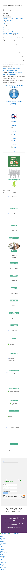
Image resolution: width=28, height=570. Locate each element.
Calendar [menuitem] (2, 546)
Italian (8, 74)
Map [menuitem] (1, 561)
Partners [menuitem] (2, 541)
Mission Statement (14, 388)
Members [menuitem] (2, 538)
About (20, 508)
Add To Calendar (7, 17)
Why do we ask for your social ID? (9, 192)
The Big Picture (14, 444)
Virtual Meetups (6, 29)
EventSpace (14, 313)
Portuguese (13, 74)
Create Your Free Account (14, 179)
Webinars (14, 338)
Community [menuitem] (3, 562)
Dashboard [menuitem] (2, 556)
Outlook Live (11, 20)
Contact (21, 509)
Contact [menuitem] (2, 549)
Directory (14, 251)
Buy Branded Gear (14, 370)
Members (10, 33)
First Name (5, 483)
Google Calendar (14, 18)
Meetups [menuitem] (2, 564)
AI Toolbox (14, 225)
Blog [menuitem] (1, 544)
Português (14, 151)
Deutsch (14, 125)
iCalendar (21, 18)
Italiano (14, 144)
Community (14, 276)
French (4, 74)
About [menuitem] (1, 536)
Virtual (18, 33)
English (10, 72)
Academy (14, 325)
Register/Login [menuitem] (3, 552)
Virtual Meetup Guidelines (17, 50)
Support (8, 511)
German (15, 72)
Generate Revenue (14, 411)
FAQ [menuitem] (1, 548)
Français (14, 138)
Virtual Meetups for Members (10, 31)
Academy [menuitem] (2, 569)
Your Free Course (14, 353)
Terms (13, 511)
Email (4, 489)
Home (6, 508)
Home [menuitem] (1, 535)
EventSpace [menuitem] (3, 567)
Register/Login (13, 508)
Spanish (20, 72)
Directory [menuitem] (2, 559)
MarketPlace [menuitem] (3, 557)
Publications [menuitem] (3, 543)
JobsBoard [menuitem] (2, 566)
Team (4, 509)
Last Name (5, 486)
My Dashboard (14, 208)
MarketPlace (14, 238)
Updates (16, 509)
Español (14, 131)
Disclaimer (12, 513)
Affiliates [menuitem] (2, 539)
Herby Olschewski (17, 527)
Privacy (18, 511)
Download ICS (6, 18)
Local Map (14, 263)
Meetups (5, 27)
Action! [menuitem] (1, 554)
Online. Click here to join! (9, 23)
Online (14, 33)
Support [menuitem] (2, 551)
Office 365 (5, 20)
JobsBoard (14, 300)
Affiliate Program (14, 400)
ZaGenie (12, 517)
